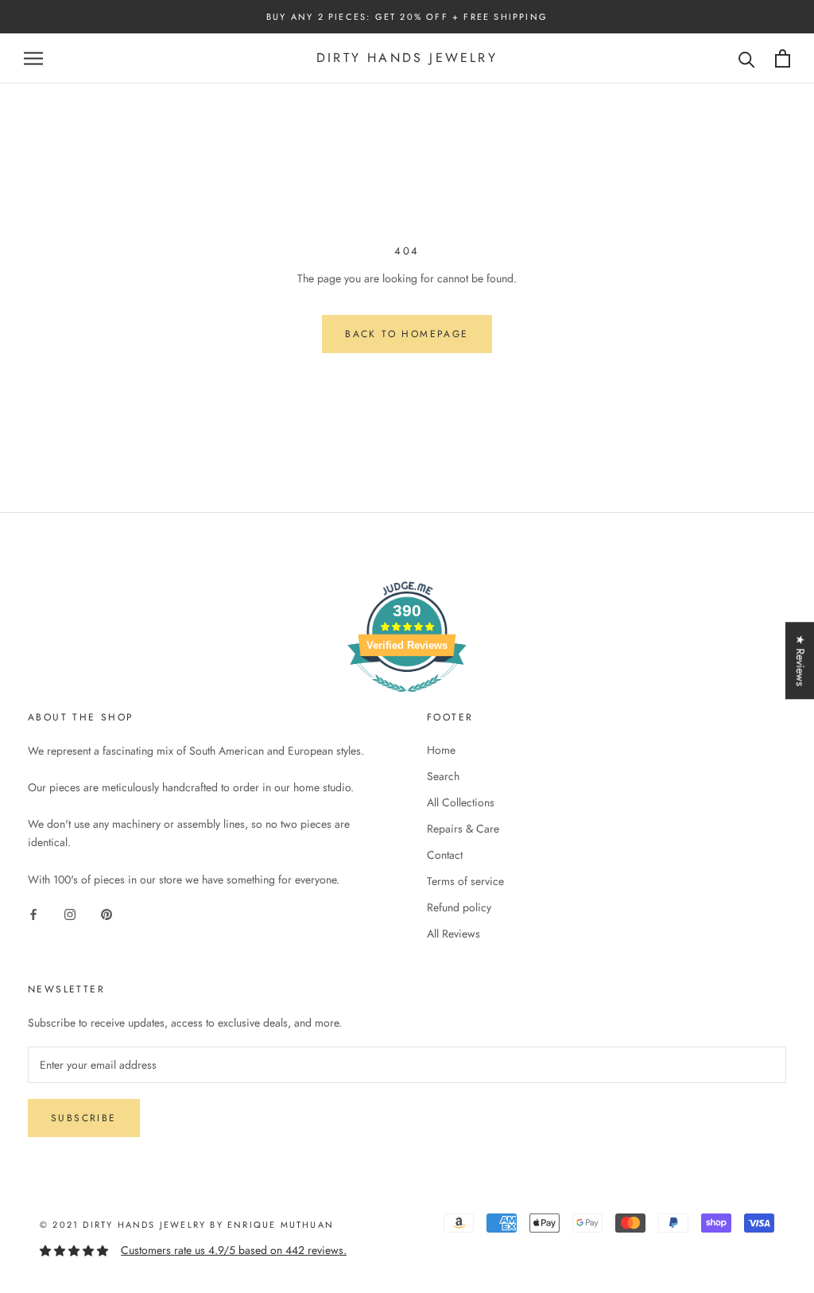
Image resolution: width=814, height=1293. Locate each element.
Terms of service (465, 881)
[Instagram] (70, 914)
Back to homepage (406, 334)
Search (443, 776)
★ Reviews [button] (800, 660)
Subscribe (84, 1118)
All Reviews (453, 934)
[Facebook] (33, 914)
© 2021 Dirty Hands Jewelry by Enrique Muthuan (187, 1224)
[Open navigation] (33, 58)
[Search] (746, 58)
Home (441, 750)
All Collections (460, 802)
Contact (445, 855)
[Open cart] (782, 58)
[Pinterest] (106, 914)
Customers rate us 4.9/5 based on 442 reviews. (234, 1250)
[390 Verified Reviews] (407, 701)
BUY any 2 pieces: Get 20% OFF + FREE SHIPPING (407, 16)
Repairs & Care (463, 829)
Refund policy (459, 907)
